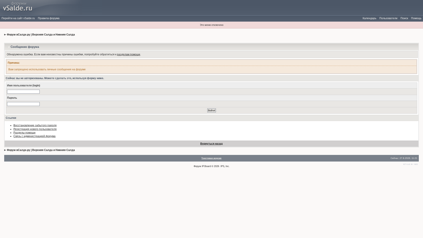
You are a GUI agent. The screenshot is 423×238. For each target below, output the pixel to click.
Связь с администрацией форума (34, 136)
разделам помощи (128, 54)
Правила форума (48, 18)
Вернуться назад (211, 143)
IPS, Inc (225, 166)
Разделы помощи (24, 132)
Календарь (369, 18)
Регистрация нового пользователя (35, 129)
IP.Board (206, 166)
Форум (197, 166)
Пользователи (388, 18)
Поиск (404, 18)
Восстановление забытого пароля (35, 125)
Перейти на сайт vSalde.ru (18, 18)
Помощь (416, 18)
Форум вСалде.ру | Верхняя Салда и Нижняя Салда (41, 34)
